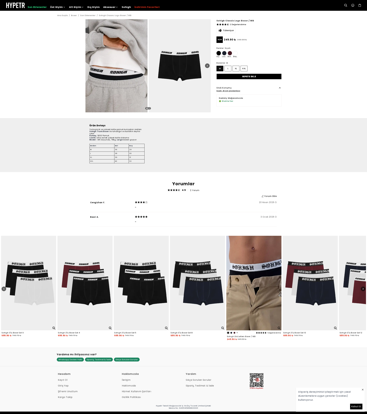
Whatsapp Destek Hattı (70, 359)
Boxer (74, 15)
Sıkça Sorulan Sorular (127, 359)
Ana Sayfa (62, 15)
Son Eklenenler (88, 15)
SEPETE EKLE (249, 76)
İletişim (126, 380)
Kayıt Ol (63, 380)
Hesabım (64, 374)
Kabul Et (356, 406)
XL (236, 68)
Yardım (191, 374)
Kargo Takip (65, 397)
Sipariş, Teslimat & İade (99, 359)
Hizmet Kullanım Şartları (136, 391)
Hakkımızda (130, 374)
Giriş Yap (63, 385)
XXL (244, 68)
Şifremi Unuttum (68, 391)
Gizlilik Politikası (131, 397)
